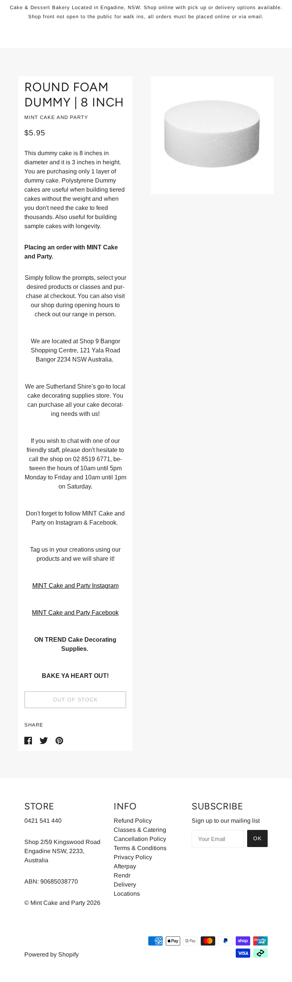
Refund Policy (133, 820)
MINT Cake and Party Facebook (75, 612)
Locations (127, 893)
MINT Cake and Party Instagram (75, 585)
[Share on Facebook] (28, 740)
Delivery (125, 884)
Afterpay (125, 866)
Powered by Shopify (51, 954)
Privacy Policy (133, 857)
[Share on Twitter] (44, 740)
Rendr (122, 875)
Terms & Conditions (140, 848)
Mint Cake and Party (56, 117)
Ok (257, 838)
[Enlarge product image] (212, 135)
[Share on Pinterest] (59, 740)
